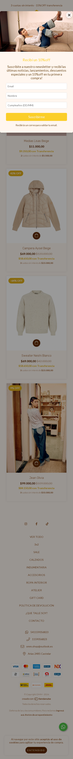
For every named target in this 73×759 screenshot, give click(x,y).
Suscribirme (36, 117)
